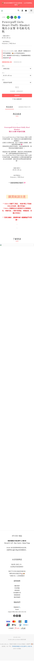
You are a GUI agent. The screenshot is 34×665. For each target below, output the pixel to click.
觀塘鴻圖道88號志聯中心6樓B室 (17, 541)
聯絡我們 (17, 95)
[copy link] (19, 17)
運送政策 (17, 590)
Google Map (14, 550)
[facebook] (11, 17)
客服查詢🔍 (17, 607)
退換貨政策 (17, 595)
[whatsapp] (15, 17)
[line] (8, 17)
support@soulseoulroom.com (17, 612)
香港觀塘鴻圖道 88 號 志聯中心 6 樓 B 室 (22, 646)
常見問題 (17, 588)
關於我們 (17, 586)
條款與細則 (17, 597)
